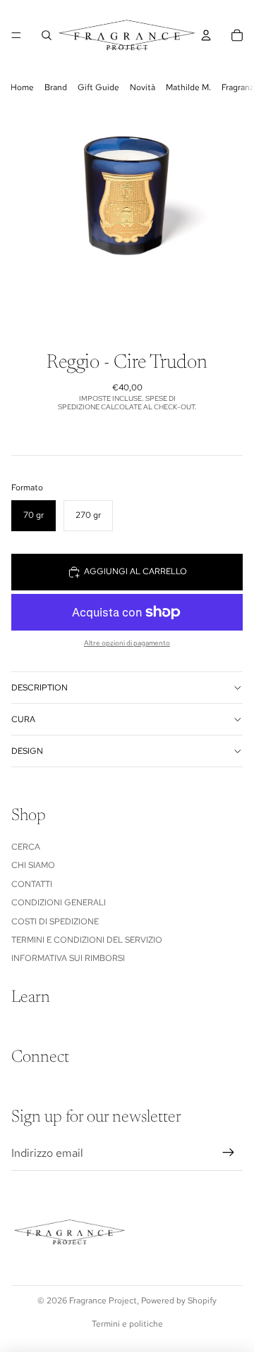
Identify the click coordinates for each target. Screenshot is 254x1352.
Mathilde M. (188, 87)
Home (22, 87)
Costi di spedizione (55, 921)
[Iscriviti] (228, 1153)
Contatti (31, 884)
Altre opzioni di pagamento (127, 642)
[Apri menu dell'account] (206, 35)
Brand (55, 87)
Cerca (25, 846)
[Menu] (16, 35)
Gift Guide (98, 87)
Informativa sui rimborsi (68, 958)
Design (27, 751)
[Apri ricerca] (46, 35)
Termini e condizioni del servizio (86, 939)
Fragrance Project (103, 1300)
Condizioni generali (58, 902)
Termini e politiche (127, 1323)
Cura (23, 719)
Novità (142, 87)
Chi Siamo (33, 865)
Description (39, 687)
